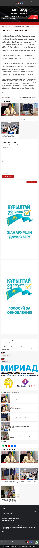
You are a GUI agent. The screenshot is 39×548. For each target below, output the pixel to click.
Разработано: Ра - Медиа (7, 513)
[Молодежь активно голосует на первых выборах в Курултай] (10, 128)
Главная (8, 1)
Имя (3, 161)
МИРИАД (19, 10)
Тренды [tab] (17, 392)
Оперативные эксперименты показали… (28, 97)
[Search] (36, 23)
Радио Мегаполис (18, 1)
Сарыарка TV (24, 1)
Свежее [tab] (4, 392)
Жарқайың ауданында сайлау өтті (8, 342)
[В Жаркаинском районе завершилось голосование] (10, 109)
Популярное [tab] (10, 392)
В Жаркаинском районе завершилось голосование (11, 340)
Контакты (35, 1)
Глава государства (5, 533)
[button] (2, 23)
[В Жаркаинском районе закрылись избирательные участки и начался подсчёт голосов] (29, 109)
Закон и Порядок (18, 533)
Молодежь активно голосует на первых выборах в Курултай (13, 346)
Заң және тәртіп (24, 533)
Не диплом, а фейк (6, 97)
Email (21, 161)
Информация (30, 1)
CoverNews (28, 546)
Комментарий (5, 147)
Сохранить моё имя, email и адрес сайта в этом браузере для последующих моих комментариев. (18, 172)
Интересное (31, 533)
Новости (12, 1)
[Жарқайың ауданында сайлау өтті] (5, 407)
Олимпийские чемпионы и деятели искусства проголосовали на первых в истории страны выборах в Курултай (19, 349)
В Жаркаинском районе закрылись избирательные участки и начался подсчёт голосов (28, 118)
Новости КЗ (4, 114)
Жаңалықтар (12, 407)
